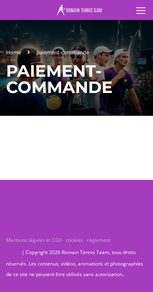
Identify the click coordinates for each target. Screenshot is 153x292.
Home (13, 52)
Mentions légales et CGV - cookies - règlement (59, 240)
